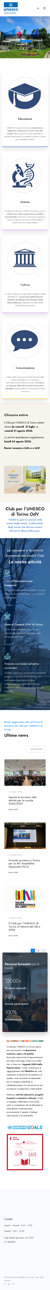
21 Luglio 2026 (15, 792)
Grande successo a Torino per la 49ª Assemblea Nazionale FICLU (24, 863)
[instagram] (13, 1284)
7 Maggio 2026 (15, 918)
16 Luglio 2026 (15, 855)
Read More (13, 809)
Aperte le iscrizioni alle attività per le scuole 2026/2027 (22, 800)
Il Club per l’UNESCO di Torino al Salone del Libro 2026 (24, 926)
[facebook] (5, 1284)
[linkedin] (9, 1284)
